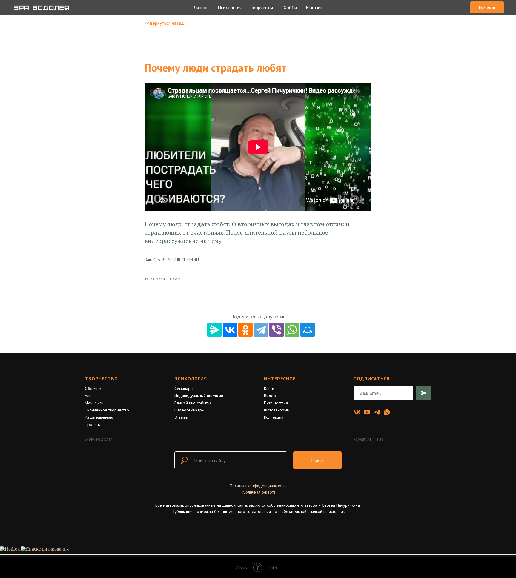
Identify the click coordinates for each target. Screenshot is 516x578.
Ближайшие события (193, 403)
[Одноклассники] (245, 330)
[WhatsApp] (292, 330)
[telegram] (377, 412)
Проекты (93, 424)
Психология (190, 379)
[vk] (357, 412)
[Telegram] (261, 330)
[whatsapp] (387, 412)
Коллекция (273, 417)
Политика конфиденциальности (258, 485)
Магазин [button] (314, 7)
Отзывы (181, 417)
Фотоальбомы (277, 410)
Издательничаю (99, 417)
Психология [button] (230, 7)
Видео (270, 395)
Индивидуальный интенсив (198, 395)
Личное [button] (201, 7)
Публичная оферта (258, 492)
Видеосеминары (189, 410)
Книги (269, 388)
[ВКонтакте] (230, 330)
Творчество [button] (263, 7)
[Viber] (276, 330)
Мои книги (94, 403)
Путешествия (276, 403)
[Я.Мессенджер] (214, 330)
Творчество (101, 379)
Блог (89, 395)
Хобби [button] (290, 7)
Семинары (183, 388)
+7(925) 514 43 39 (369, 439)
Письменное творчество (107, 410)
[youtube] (367, 412)
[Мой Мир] (307, 330)
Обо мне (93, 388)
